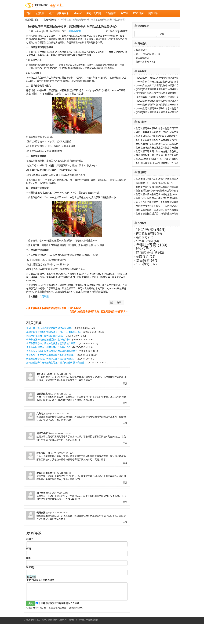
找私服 (40, 13)
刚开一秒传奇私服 (59, 13)
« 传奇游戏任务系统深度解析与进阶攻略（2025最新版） (54, 308)
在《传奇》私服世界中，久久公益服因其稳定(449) (161, 202)
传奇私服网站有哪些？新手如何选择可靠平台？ (163, 108)
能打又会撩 (42, 433)
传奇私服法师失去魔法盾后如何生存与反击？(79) (160, 147)
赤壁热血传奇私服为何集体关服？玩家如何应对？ (50, 358)
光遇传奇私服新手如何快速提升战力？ (45, 335)
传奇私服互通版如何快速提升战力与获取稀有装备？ (52, 351)
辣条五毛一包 (43, 453)
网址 (28, 558)
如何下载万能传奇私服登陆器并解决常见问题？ (49, 328)
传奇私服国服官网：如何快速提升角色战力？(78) (160, 151)
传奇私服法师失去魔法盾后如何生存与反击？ (48, 339)
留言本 (124, 13)
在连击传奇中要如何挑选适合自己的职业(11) (158, 186)
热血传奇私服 (150, 253)
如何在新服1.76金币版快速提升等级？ (158, 78)
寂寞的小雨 (42, 473)
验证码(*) (30, 567)
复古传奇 (146, 260)
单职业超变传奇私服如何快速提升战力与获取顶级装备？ (54, 332)
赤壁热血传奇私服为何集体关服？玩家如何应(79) (160, 143)
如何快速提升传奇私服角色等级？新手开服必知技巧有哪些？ (56, 362)
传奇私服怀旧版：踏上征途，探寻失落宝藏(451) (160, 209)
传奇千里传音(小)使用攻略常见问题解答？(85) (159, 136)
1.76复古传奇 (147, 241)
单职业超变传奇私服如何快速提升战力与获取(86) (160, 132)
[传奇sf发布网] (37, 5)
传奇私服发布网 (149, 233)
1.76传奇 (146, 264)
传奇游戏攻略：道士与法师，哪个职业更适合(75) (160, 155)
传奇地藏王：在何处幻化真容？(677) (154, 183)
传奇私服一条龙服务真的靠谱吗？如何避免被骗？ (50, 355)
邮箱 (28, 548)
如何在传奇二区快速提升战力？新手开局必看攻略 (164, 81)
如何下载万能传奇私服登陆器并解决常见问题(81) (160, 140)
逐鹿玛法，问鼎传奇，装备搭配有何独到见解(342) (161, 198)
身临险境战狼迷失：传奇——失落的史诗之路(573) (161, 206)
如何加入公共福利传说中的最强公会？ (158, 85)
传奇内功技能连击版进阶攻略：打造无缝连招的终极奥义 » (98, 311)
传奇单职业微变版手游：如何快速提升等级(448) (160, 213)
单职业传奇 (151, 245)
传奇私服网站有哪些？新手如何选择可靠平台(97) (160, 128)
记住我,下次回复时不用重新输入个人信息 (58, 603)
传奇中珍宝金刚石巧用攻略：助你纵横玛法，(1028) (161, 179)
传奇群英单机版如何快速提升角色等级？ (159, 104)
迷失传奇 (145, 249)
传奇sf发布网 (93, 13)
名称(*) (29, 539)
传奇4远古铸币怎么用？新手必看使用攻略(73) (159, 159)
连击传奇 (144, 237)
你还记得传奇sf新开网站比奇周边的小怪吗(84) (159, 190)
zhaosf (77, 13)
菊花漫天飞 (42, 374)
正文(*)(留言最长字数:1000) (40, 580)
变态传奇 (145, 256)
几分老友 (40, 413)
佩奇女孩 (40, 512)
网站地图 (153, 13)
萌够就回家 (42, 393)
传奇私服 (44, 296)
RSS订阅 (138, 13)
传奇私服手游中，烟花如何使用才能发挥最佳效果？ (52, 343)
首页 (29, 13)
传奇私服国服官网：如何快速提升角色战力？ (48, 347)
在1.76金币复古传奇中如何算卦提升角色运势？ (163, 93)
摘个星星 (40, 492)
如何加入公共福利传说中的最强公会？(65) (157, 163)
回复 (125, 383)
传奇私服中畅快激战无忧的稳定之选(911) (156, 194)
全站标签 (111, 13)
